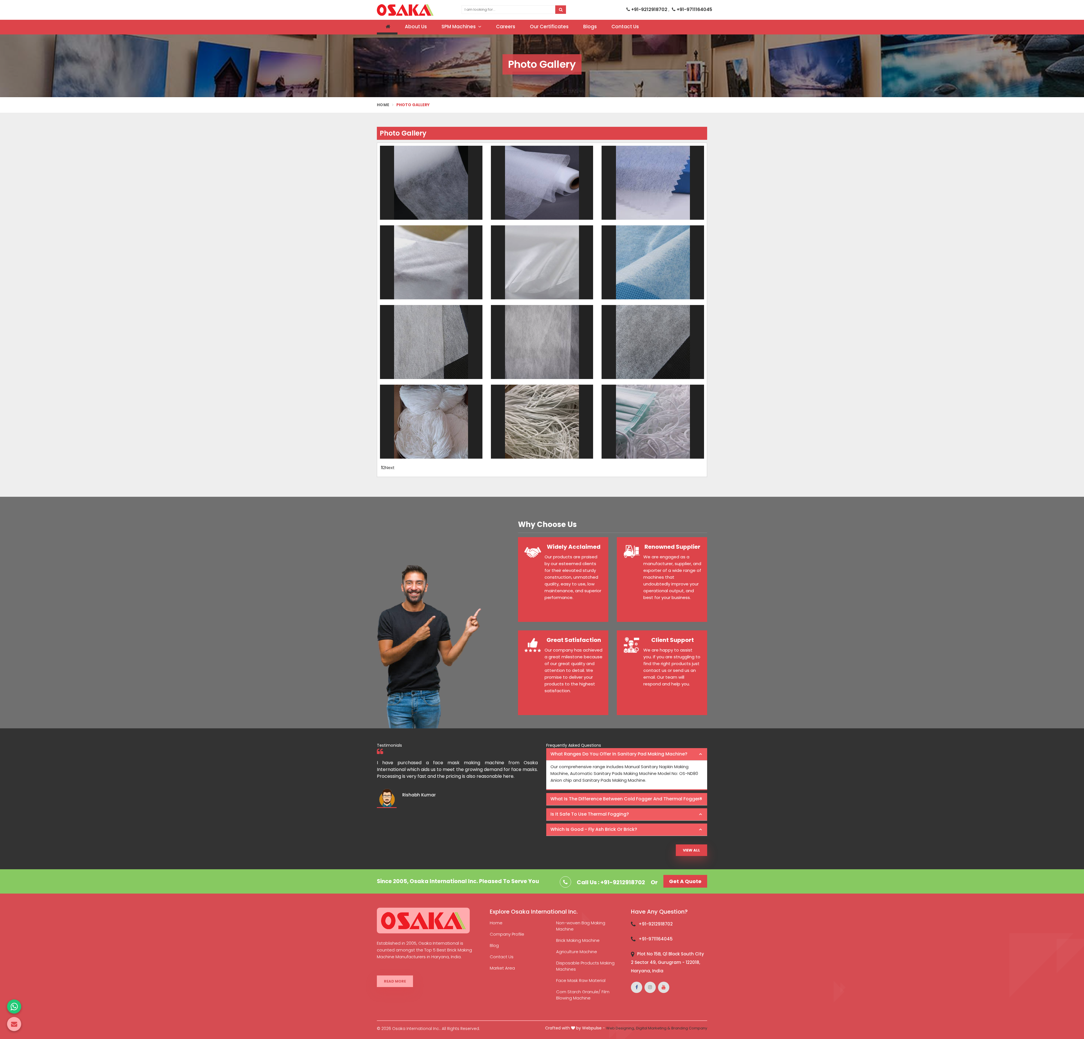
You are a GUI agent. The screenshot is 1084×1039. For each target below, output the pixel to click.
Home (383, 105)
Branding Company (689, 1028)
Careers (505, 26)
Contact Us (625, 26)
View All (691, 850)
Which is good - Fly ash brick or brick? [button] (593, 829)
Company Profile (507, 934)
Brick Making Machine (578, 940)
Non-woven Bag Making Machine (580, 926)
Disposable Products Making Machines (585, 966)
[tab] (626, 754)
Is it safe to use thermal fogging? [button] (589, 814)
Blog (494, 945)
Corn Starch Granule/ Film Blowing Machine (582, 995)
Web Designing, (620, 1028)
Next (390, 468)
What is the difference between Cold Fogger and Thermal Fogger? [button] (626, 799)
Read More (395, 981)
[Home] (387, 27)
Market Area (502, 968)
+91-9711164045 (694, 9)
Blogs (590, 26)
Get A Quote (685, 881)
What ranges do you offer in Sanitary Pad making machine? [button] (618, 754)
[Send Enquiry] (14, 1024)
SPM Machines (459, 26)
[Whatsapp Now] (14, 1006)
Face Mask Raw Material (581, 980)
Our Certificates (549, 26)
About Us (416, 26)
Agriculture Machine (576, 952)
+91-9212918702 (649, 9)
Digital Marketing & (653, 1028)
